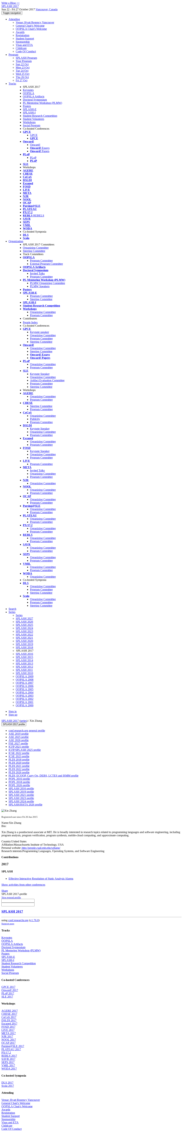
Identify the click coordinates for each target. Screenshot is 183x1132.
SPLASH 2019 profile (21, 791)
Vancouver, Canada (47, 9)
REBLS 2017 (9, 1055)
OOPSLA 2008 (24, 679)
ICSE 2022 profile (19, 753)
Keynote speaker (39, 332)
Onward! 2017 (9, 990)
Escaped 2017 (9, 1023)
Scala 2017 (7, 1085)
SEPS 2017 (7, 1062)
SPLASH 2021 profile (21, 794)
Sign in (13, 711)
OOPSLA (28, 93)
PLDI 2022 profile (19, 769)
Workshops (29, 122)
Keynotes (28, 90)
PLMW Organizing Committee (47, 283)
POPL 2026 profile (19, 785)
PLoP (33, 157)
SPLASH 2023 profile (21, 798)
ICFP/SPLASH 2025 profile (25, 749)
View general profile (11, 897)
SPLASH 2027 (24, 618)
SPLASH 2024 (24, 628)
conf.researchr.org (18, 920)
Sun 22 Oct (22, 64)
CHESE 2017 (9, 1013)
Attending (14, 19)
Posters (27, 106)
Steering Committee (34, 250)
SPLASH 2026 (24, 621)
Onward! (35, 144)
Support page (7, 923)
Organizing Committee (36, 247)
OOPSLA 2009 (24, 676)
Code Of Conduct (26, 51)
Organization (16, 241)
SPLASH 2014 (24, 660)
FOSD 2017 (8, 1026)
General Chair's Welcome (30, 25)
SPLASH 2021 (24, 637)
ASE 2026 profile (19, 740)
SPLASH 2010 (24, 673)
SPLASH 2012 (24, 666)
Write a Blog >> (10, 2)
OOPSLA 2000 (24, 705)
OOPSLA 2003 (24, 695)
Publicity (35, 418)
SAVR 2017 (8, 1058)
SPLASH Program (26, 57)
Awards (20, 32)
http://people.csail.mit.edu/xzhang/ (40, 847)
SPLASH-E (29, 109)
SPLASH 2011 (24, 669)
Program (13, 54)
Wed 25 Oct (22, 73)
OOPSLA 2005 (24, 689)
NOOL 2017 (8, 1039)
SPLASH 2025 (24, 624)
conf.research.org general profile (27, 730)
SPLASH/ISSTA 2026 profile (25, 804)
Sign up (13, 714)
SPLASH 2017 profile (14, 724)
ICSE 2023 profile (19, 756)
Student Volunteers (33, 118)
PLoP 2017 (7, 993)
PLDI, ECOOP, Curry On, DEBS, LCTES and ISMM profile (43, 775)
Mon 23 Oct (22, 67)
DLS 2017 (7, 1082)
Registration (22, 35)
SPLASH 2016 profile (21, 788)
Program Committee (41, 260)
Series (19, 615)
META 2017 (8, 1033)
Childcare (21, 48)
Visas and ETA (24, 44)
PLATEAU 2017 (11, 1049)
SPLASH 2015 (24, 657)
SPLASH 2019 (24, 644)
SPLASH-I (29, 112)
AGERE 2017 (9, 1010)
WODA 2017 (9, 1068)
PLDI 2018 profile (19, 759)
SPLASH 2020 (24, 641)
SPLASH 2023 (24, 631)
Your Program (24, 61)
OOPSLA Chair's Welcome (31, 28)
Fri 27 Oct (21, 80)
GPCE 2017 (8, 986)
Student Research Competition (40, 115)
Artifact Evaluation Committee (47, 380)
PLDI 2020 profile (19, 762)
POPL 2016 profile (19, 778)
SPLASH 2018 (24, 647)
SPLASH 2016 (24, 653)
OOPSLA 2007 (24, 682)
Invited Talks (37, 273)
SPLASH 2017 (10, 720)
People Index (30, 322)
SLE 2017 (7, 996)
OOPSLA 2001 (24, 702)
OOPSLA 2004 (24, 692)
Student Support (25, 38)
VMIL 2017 (8, 1065)
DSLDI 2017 (8, 1020)
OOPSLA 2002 (24, 698)
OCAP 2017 (8, 1042)
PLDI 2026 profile (19, 772)
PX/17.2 (6, 1052)
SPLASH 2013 (24, 663)
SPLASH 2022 (24, 634)
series (23, 720)
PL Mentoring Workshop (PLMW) (42, 102)
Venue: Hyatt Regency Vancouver (35, 22)
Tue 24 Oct (22, 70)
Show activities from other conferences (23, 884)
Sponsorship (23, 41)
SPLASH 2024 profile (21, 801)
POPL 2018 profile (19, 782)
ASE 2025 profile (19, 737)
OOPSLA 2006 (24, 686)
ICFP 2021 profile (19, 746)
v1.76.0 (34, 920)
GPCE (34, 135)
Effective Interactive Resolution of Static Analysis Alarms (41, 878)
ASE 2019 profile (19, 733)
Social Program (31, 125)
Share (4, 890)
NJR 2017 (7, 1036)
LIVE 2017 (7, 1030)
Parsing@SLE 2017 (12, 1046)
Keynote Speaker (40, 373)
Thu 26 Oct (22, 77)
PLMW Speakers (40, 286)
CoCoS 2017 (8, 1017)
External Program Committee (46, 263)
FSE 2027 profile (18, 743)
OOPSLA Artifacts (33, 96)
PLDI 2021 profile (19, 765)
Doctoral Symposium (35, 99)
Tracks (12, 83)
